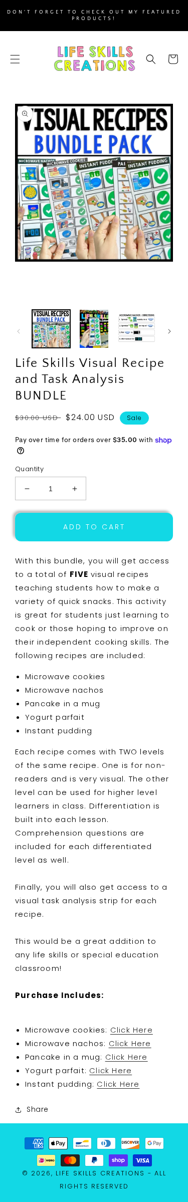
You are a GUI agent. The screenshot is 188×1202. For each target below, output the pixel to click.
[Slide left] (19, 331)
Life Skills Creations (100, 1173)
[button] (15, 59)
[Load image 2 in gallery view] (94, 329)
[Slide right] (169, 331)
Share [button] (38, 1109)
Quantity (29, 469)
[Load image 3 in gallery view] (137, 329)
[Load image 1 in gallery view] (51, 329)
